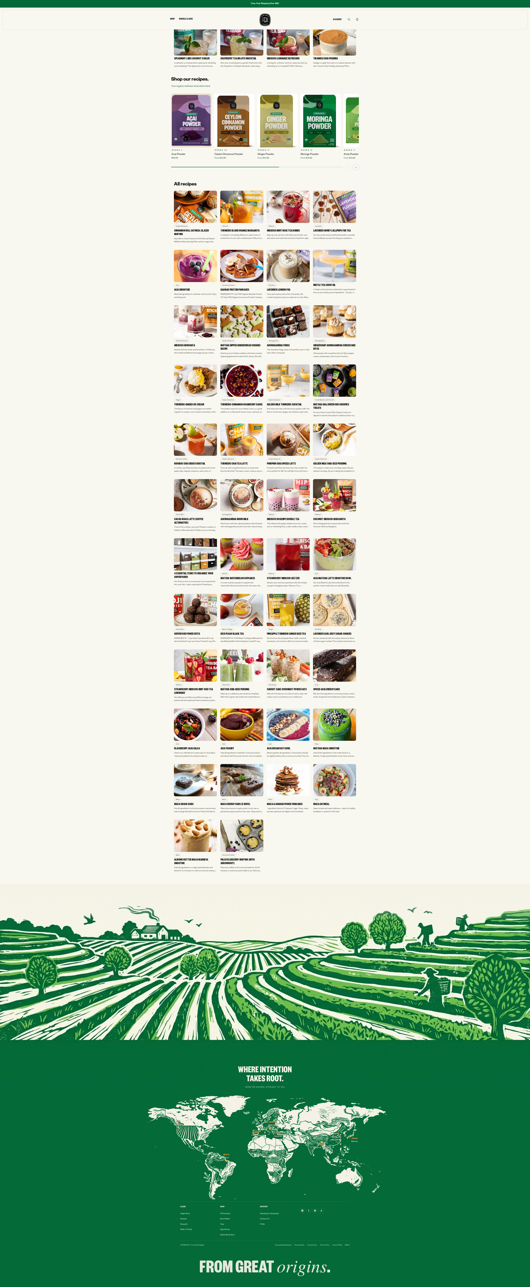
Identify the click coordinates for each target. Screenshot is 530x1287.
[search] (349, 19)
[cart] (357, 19)
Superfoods (225, 1230)
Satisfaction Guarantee (269, 1214)
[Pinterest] (315, 1210)
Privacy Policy (299, 1245)
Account (337, 20)
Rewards (184, 1224)
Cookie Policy (312, 1245)
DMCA (347, 1245)
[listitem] (195, 45)
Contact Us (264, 1219)
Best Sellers (225, 1219)
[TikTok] (321, 1210)
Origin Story (185, 1214)
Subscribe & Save (227, 1235)
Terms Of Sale (337, 1245)
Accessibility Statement (283, 1245)
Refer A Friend (186, 1230)
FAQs (262, 1224)
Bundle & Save (186, 19)
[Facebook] (308, 1210)
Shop (172, 19)
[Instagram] (302, 1210)
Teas (222, 1224)
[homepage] (265, 20)
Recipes (183, 1219)
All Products (225, 1214)
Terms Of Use (324, 1245)
